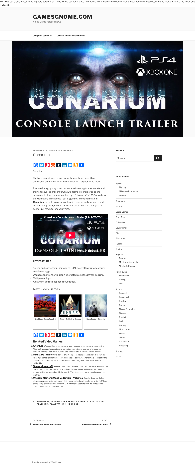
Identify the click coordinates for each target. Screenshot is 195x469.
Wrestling (123, 345)
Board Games (122, 212)
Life (120, 283)
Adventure (43, 402)
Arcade (119, 206)
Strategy (119, 351)
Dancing (123, 258)
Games (91, 402)
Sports (119, 289)
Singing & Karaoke (127, 266)
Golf (121, 321)
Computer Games (41, 35)
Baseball (123, 293)
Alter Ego (38, 345)
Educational (121, 228)
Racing (119, 249)
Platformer (121, 238)
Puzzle (119, 243)
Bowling (122, 301)
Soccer (122, 333)
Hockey (122, 325)
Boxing (122, 305)
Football (122, 317)
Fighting (122, 187)
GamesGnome (65, 151)
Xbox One (73, 404)
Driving (122, 279)
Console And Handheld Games (71, 35)
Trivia (118, 356)
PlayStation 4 (58, 404)
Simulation (124, 275)
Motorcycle (124, 329)
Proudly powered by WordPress (46, 462)
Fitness (122, 313)
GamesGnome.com (63, 17)
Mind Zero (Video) (43, 354)
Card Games (121, 217)
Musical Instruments (128, 262)
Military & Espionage (128, 191)
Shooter (122, 195)
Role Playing (121, 272)
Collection (120, 222)
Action (118, 183)
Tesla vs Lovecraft (43, 366)
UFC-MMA (124, 341)
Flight (118, 233)
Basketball (124, 297)
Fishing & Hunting (127, 309)
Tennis (122, 337)
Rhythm (119, 254)
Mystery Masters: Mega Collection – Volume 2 (58, 378)
